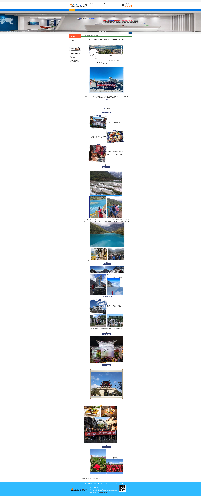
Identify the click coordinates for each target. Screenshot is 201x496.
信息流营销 (97, 9)
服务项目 (84, 9)
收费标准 (106, 483)
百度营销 (91, 9)
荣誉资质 (116, 9)
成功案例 (103, 9)
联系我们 (128, 9)
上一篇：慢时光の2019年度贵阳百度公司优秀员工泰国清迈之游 (91, 478)
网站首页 (72, 9)
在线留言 (116, 483)
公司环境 (122, 9)
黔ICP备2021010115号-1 (103, 492)
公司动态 (96, 35)
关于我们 (79, 483)
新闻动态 (92, 35)
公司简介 (78, 9)
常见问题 (110, 9)
